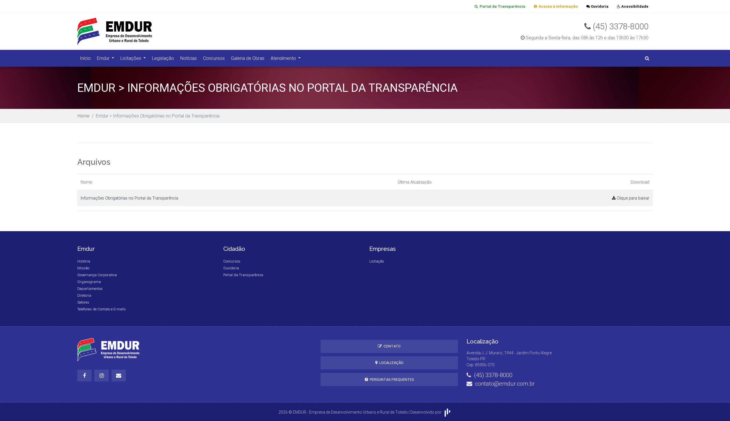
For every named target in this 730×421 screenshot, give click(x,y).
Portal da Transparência (501, 6)
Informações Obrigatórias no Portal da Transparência (129, 198)
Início (85, 58)
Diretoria (84, 295)
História (83, 261)
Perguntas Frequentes (391, 379)
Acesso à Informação (557, 6)
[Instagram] (101, 375)
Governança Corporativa (97, 274)
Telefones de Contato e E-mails (101, 309)
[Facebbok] (84, 375)
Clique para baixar (632, 198)
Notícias (188, 58)
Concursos (214, 58)
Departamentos (90, 288)
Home (84, 116)
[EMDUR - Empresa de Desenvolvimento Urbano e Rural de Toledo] (120, 31)
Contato (391, 346)
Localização (390, 362)
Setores (83, 302)
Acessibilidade (634, 6)
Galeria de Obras (247, 58)
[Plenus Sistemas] (447, 411)
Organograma (89, 281)
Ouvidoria (599, 6)
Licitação (376, 261)
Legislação (163, 58)
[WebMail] (118, 375)
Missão (83, 268)
